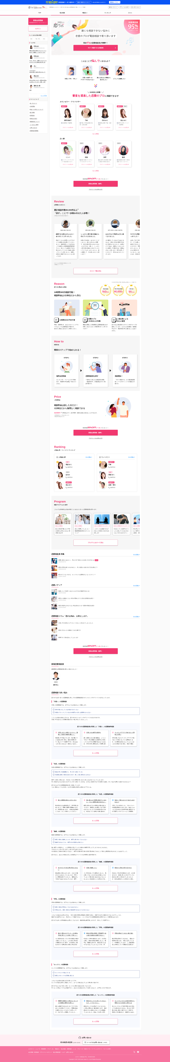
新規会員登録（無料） (96, 183)
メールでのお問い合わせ (97, 1042)
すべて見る (88, 457)
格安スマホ (87, 1049)
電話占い (85, 12)
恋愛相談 (69, 1049)
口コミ (130, 12)
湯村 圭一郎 (37, 85)
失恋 (44, 38)
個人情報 (32, 112)
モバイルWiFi (107, 1049)
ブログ (49, 1049)
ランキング (107, 12)
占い (53, 1049)
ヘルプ (63, 1052)
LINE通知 (32, 106)
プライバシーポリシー (46, 1052)
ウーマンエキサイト (97, 1049)
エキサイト (31, 1049)
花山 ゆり (36, 76)
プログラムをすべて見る (95, 542)
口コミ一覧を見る (95, 271)
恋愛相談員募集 (34, 130)
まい (35, 66)
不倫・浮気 (37, 38)
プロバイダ (80, 1049)
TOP (39, 12)
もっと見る (96, 133)
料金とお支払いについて (36, 109)
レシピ (74, 1049)
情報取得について (35, 121)
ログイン (38, 28)
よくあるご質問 (34, 124)
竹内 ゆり (36, 46)
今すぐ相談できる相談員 (95, 48)
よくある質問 (125, 7)
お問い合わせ (136, 7)
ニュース (37, 1049)
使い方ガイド (114, 7)
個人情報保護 (56, 1052)
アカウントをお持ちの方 (95, 189)
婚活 (31, 38)
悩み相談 (62, 12)
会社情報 (30, 1052)
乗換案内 (43, 1049)
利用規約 (32, 115)
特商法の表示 (33, 118)
